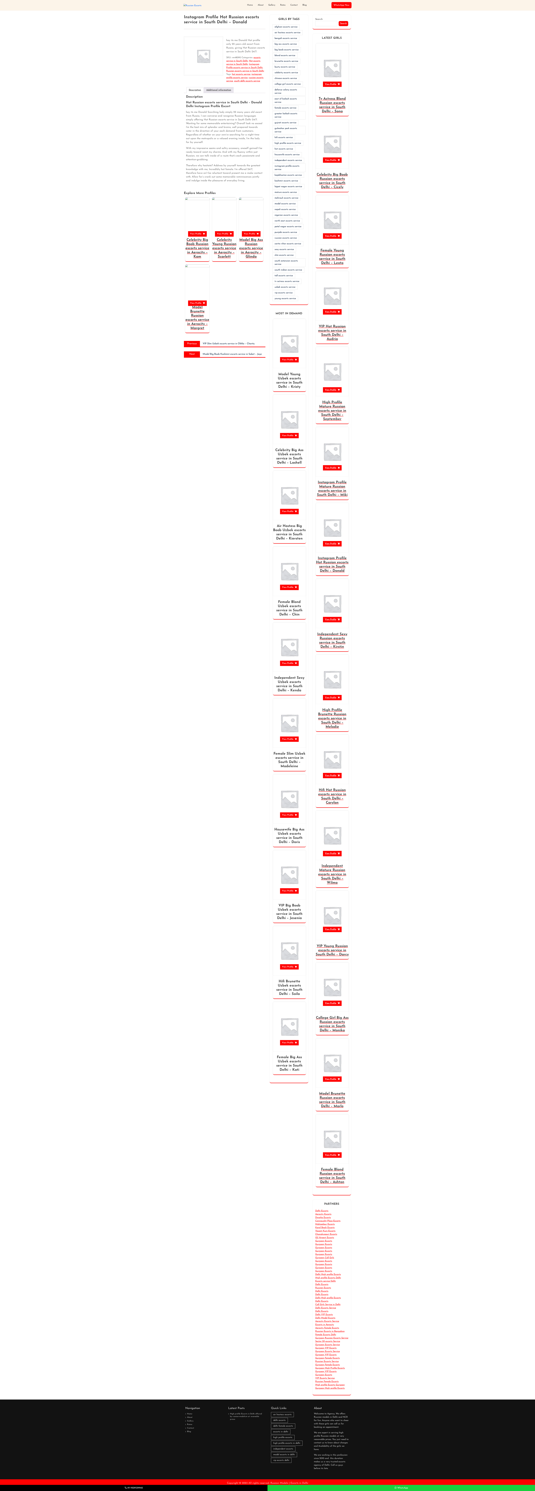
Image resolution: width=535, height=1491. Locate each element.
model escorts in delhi (284, 1454)
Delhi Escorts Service (325, 1308)
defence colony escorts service (286, 91)
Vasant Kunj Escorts (325, 1231)
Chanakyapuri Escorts (326, 1234)
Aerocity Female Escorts (327, 1328)
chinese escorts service (286, 78)
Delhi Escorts (321, 1211)
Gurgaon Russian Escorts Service (331, 1338)
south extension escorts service (286, 262)
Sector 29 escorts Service (327, 1341)
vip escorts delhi (281, 1460)
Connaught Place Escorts (328, 1221)
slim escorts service (284, 255)
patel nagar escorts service (288, 226)
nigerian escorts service (286, 215)
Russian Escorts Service (327, 1361)
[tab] (194, 90)
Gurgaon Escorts (323, 1241)
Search (319, 19)
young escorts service (285, 298)
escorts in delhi (280, 1432)
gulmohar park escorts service (286, 130)
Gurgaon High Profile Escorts (330, 1368)
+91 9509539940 (135, 1488)
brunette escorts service (286, 61)
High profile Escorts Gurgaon (330, 1385)
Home (250, 5)
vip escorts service (284, 293)
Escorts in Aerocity (324, 1325)
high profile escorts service (288, 143)
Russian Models (279, 1483)
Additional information (218, 90)
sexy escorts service (284, 249)
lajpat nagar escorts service (288, 186)
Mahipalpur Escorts (325, 1224)
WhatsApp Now (341, 5)
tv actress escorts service (287, 281)
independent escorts (283, 1449)
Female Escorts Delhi (325, 1335)
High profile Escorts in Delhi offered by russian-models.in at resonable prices (246, 1416)
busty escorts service (285, 67)
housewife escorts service (287, 155)
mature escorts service (286, 192)
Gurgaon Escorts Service (327, 1345)
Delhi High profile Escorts (328, 1274)
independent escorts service (288, 160)
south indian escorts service (288, 270)
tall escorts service (284, 276)
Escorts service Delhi (325, 1281)
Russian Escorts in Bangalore (330, 1331)
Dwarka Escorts (323, 1217)
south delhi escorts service (247, 81)
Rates (282, 5)
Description (195, 90)
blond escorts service (285, 55)
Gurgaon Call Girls (324, 1258)
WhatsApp (402, 1488)
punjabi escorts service (286, 232)
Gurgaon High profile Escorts (330, 1388)
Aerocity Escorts (323, 1214)
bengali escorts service (286, 38)
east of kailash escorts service (286, 100)
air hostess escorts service (287, 33)
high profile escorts (282, 1437)
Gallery (271, 5)
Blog (304, 5)
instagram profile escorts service (287, 168)
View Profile (195, 234)
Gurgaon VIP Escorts (326, 1348)
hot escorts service (241, 74)
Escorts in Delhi (299, 1483)
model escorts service (285, 204)
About (260, 5)
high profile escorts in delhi (286, 1443)
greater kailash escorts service (286, 115)
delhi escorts (279, 1420)
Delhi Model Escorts (325, 1318)
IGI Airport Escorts (324, 1238)
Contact (294, 5)
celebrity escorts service (286, 73)
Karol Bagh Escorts (325, 1227)
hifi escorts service (284, 137)
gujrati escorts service (285, 123)
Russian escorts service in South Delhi (245, 71)
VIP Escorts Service (325, 1378)
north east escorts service (287, 221)
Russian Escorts (323, 1288)
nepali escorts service (285, 209)
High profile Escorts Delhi (328, 1278)
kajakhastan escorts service (288, 175)
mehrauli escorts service (286, 198)
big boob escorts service (287, 50)
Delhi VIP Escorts (324, 1314)
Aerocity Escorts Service (327, 1321)
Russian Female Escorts (327, 1381)
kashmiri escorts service (286, 181)
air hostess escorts (282, 1414)
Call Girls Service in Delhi (328, 1304)
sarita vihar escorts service (288, 244)
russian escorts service (286, 238)
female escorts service (285, 108)
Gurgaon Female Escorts (327, 1358)
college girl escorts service (288, 84)
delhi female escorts (283, 1426)
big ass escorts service (286, 44)
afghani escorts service (286, 27)
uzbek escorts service (285, 287)
